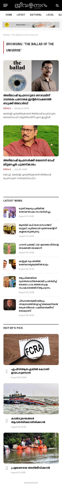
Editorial (36, 14)
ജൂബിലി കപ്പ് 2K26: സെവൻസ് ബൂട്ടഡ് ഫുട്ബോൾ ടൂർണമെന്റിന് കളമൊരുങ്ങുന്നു (38, 228)
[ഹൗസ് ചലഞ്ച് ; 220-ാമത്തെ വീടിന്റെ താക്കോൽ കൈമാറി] (9, 248)
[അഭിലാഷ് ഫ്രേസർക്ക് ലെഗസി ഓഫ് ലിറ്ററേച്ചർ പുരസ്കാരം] (31, 140)
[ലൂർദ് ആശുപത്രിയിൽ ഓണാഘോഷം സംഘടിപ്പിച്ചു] (9, 212)
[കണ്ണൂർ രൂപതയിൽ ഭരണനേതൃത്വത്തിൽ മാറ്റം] (9, 265)
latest (21, 14)
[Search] (57, 5)
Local (50, 14)
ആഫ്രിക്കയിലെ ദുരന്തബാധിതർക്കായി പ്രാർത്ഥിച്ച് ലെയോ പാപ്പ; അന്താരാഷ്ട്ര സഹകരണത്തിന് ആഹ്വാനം (38, 283)
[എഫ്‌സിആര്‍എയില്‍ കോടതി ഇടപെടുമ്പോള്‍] (31, 349)
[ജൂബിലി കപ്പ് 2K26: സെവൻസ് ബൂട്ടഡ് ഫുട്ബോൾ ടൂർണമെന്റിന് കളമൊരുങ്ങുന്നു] (9, 228)
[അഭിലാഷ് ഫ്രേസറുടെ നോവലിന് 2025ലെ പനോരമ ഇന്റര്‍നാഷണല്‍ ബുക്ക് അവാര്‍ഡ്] (31, 75)
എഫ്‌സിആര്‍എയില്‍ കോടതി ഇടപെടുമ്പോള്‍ (30, 371)
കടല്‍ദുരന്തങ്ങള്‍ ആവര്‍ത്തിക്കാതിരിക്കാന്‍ (28, 420)
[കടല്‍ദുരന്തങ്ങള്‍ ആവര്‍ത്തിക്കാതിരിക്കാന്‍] (31, 398)
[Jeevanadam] (30, 5)
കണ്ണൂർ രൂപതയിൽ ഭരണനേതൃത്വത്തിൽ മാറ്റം (33, 263)
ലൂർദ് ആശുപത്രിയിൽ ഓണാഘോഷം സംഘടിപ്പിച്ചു (34, 210)
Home (9, 14)
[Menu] (5, 5)
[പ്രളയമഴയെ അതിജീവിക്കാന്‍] (31, 448)
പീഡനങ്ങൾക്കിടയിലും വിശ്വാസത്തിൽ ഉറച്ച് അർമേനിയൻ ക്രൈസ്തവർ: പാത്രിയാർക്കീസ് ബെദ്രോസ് (38, 306)
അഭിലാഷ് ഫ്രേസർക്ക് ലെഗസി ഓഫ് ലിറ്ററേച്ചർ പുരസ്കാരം (28, 162)
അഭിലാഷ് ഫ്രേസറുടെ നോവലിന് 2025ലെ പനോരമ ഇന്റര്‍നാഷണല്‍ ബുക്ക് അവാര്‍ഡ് (27, 99)
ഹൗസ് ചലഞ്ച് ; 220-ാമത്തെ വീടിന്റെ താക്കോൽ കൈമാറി (39, 246)
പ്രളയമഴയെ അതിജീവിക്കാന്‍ (30, 468)
